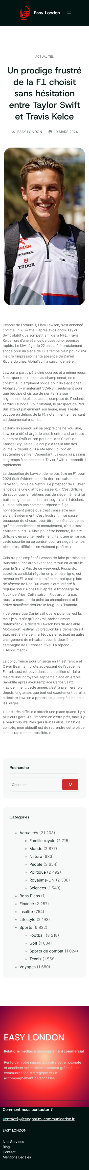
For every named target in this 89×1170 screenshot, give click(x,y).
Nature (35, 856)
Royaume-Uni (42, 880)
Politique (37, 872)
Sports (26, 927)
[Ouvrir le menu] (69, 13)
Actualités (44, 56)
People (35, 864)
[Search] (70, 784)
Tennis (35, 958)
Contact (9, 1152)
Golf (33, 943)
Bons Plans (30, 895)
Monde (35, 848)
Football (36, 935)
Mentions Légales (17, 1157)
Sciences (37, 887)
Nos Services (13, 1141)
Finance (27, 903)
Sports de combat (46, 951)
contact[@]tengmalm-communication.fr (39, 1118)
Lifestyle (27, 919)
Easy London (47, 13)
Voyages (28, 966)
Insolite (26, 911)
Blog (6, 1147)
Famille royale (42, 840)
